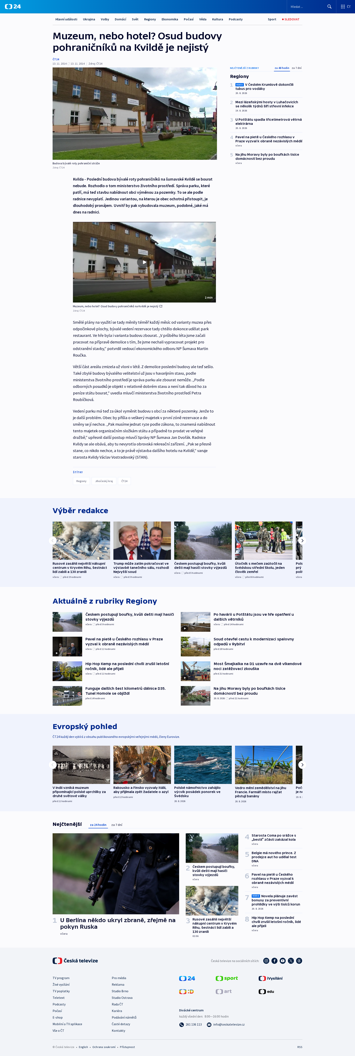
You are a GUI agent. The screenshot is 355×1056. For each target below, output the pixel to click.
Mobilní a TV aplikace (67, 1024)
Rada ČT (117, 1004)
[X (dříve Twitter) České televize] (291, 960)
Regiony (150, 19)
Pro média (119, 978)
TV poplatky (61, 991)
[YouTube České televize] (282, 960)
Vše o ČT (58, 1030)
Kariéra (117, 1011)
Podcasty (236, 19)
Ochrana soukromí (103, 1047)
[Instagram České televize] (266, 960)
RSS (299, 1047)
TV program (61, 978)
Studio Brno (120, 991)
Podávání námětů (124, 1017)
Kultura (217, 19)
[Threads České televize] (299, 960)
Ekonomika (170, 19)
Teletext (59, 998)
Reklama (118, 984)
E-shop (58, 1017)
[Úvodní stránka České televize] (76, 960)
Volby (105, 19)
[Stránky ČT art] (224, 991)
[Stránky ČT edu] (266, 991)
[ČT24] (13, 6)
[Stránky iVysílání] (271, 978)
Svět (135, 19)
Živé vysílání (61, 984)
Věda (202, 19)
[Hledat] (329, 6)
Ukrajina (89, 19)
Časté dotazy (121, 1024)
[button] (144, 262)
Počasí (189, 19)
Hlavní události (66, 19)
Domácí (120, 19)
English (83, 1047)
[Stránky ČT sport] (227, 978)
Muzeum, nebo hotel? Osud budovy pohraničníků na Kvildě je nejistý (116, 306)
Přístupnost (127, 1047)
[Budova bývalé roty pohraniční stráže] (135, 113)
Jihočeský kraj (104, 481)
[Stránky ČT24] (187, 978)
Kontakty (118, 1030)
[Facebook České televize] (274, 960)
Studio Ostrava (122, 998)
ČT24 (56, 59)
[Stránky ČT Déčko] (186, 991)
